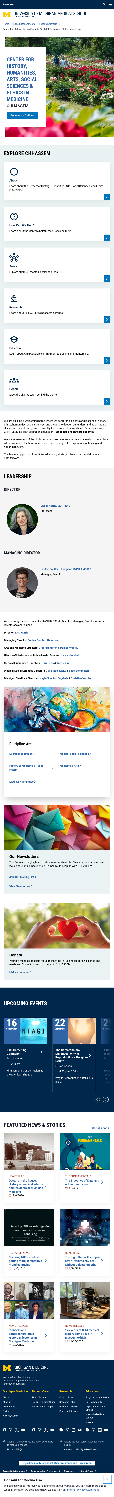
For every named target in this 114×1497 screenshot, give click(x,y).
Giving (6, 1411)
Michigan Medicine (15, 1391)
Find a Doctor (39, 1397)
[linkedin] (73, 1430)
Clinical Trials (66, 1397)
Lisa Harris (21, 632)
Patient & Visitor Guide (43, 1402)
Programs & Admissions (98, 1397)
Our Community (94, 1402)
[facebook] (4, 1430)
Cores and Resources (70, 1411)
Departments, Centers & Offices (98, 1408)
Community (9, 1406)
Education (92, 1391)
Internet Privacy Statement (83, 1489)
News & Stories (11, 1415)
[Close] (107, 1479)
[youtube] (23, 1430)
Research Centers (68, 1406)
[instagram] (10, 1430)
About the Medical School (95, 1416)
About (6, 1397)
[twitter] (17, 1430)
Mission (7, 1402)
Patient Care (40, 1391)
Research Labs (67, 1402)
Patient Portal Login (42, 1406)
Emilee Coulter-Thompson (43, 640)
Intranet (90, 1422)
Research (65, 1391)
